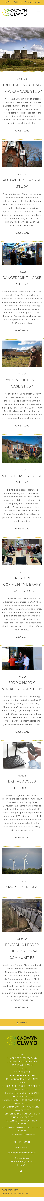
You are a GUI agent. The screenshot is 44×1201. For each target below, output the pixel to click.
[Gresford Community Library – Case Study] (22, 564)
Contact (29, 2)
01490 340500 (22, 1147)
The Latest (22, 1069)
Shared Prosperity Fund (22, 1058)
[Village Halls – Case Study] (22, 462)
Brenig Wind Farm (22, 1065)
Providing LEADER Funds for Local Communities (22, 951)
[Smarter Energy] (22, 873)
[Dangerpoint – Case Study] (22, 264)
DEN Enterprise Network (22, 1062)
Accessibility (10, 1190)
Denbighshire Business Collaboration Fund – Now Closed (22, 1079)
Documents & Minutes (22, 1135)
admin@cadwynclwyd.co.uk (22, 1153)
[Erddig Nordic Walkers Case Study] (22, 669)
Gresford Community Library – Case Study (22, 584)
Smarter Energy (22, 887)
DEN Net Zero (22, 1072)
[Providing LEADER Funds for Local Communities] (22, 931)
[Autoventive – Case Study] (22, 167)
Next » (23, 1022)
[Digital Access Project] (22, 768)
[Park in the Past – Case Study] (22, 366)
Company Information (15, 1194)
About (22, 1055)
